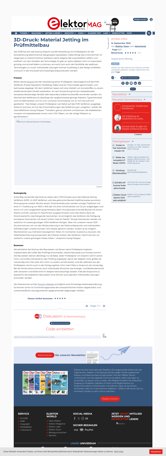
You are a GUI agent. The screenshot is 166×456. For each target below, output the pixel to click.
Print (133, 89)
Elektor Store (55, 429)
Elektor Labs (55, 427)
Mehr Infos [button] (118, 452)
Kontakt (24, 418)
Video (81, 33)
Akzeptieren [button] (156, 452)
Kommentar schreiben (60, 323)
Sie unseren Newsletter (62, 355)
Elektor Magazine (57, 424)
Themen (23, 33)
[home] (16, 33)
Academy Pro (94, 33)
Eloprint (31, 82)
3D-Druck (115, 64)
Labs (105, 33)
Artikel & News (52, 33)
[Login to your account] (151, 19)
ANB (22, 421)
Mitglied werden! (140, 19)
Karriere (52, 435)
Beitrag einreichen (58, 432)
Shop (129, 33)
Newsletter (118, 33)
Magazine (36, 33)
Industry (69, 33)
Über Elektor (55, 421)
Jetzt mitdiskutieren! (130, 78)
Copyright (25, 424)
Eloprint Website (46, 284)
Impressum (26, 430)
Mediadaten (26, 427)
